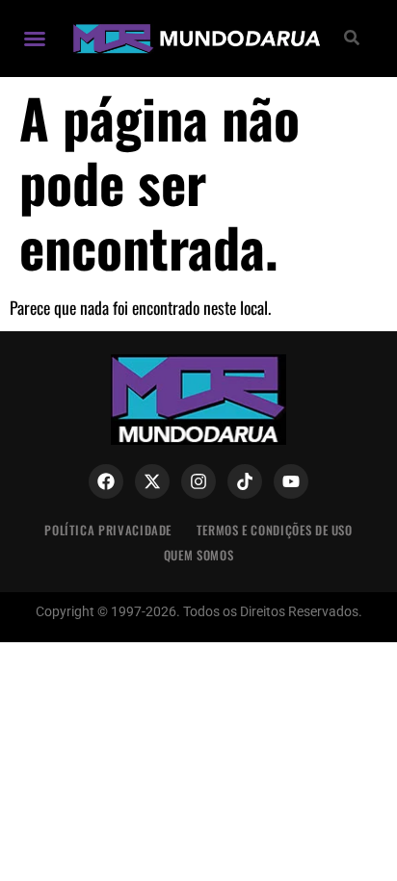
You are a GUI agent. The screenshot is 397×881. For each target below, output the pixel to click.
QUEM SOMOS (198, 555)
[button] (34, 38)
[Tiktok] (244, 481)
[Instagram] (198, 481)
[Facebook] (106, 481)
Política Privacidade (108, 530)
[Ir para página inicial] (194, 38)
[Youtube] (291, 481)
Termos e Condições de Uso (275, 530)
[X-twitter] (152, 481)
